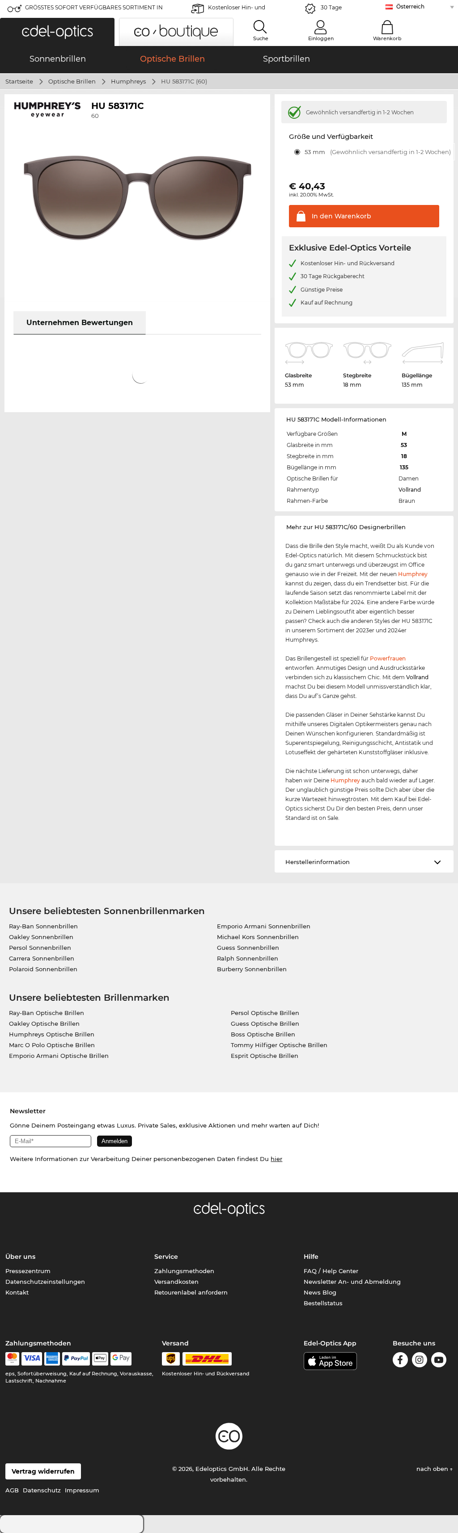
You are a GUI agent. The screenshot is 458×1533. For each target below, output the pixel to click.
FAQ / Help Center (331, 1270)
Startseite (19, 81)
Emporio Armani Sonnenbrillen (263, 926)
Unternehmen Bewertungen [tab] (79, 322)
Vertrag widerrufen (43, 1471)
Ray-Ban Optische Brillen (46, 1012)
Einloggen (321, 38)
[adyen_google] (120, 1359)
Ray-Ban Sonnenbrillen (43, 926)
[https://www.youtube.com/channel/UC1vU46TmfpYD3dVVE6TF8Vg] (438, 1361)
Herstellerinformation (317, 861)
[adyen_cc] (12, 1359)
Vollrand (410, 489)
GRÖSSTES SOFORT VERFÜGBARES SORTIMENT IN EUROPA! (94, 10)
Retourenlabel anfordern (191, 1292)
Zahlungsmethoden (184, 1270)
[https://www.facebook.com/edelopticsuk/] (400, 1361)
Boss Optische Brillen (263, 1034)
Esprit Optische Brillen (264, 1055)
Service (166, 1257)
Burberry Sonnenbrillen (252, 969)
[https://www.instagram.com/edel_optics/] (419, 1361)
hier (276, 1158)
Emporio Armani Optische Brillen (59, 1055)
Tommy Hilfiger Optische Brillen (279, 1044)
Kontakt (17, 1292)
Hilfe (311, 1257)
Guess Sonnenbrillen (248, 947)
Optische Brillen (72, 81)
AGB (12, 1490)
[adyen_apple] (100, 1359)
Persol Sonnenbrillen (40, 947)
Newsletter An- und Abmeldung (352, 1281)
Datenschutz (42, 1490)
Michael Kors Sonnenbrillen (258, 936)
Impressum (82, 1490)
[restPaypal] (76, 1359)
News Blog (320, 1292)
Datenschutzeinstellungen (45, 1281)
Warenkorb (387, 38)
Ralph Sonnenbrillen (247, 958)
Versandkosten (176, 1281)
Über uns (20, 1257)
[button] (57, 32)
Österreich (410, 6)
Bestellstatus (323, 1303)
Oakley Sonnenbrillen (41, 936)
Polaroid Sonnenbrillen (43, 969)
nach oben (433, 1468)
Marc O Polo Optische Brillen (52, 1044)
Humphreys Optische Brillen (51, 1034)
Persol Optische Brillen (265, 1012)
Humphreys (128, 81)
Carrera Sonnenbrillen (41, 958)
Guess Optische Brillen (265, 1023)
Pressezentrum (28, 1270)
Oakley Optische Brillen (44, 1023)
